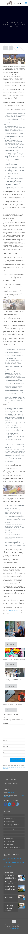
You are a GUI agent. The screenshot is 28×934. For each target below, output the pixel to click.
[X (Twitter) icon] (10, 928)
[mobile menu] (26, 3)
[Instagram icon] (17, 928)
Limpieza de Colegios (9, 828)
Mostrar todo (21, 47)
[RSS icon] (19, 928)
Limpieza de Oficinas (9, 818)
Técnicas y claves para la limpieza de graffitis (14, 659)
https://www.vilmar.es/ (14, 610)
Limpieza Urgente (8, 844)
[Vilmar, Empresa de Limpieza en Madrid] (14, 3)
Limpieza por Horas (9, 841)
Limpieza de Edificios (9, 821)
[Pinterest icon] (15, 928)
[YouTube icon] (12, 928)
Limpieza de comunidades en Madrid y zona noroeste (13, 825)
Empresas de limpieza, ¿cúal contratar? (12, 704)
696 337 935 (11, 792)
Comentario (6, 723)
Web (4, 752)
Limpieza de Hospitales (10, 832)
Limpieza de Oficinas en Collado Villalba (14, 862)
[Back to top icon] (14, 921)
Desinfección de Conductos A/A (12, 847)
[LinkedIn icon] (14, 928)
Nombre (5, 740)
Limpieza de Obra (8, 838)
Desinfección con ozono (10, 815)
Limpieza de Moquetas (10, 835)
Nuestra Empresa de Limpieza (10, 639)
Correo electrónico (8, 746)
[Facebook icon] (9, 928)
